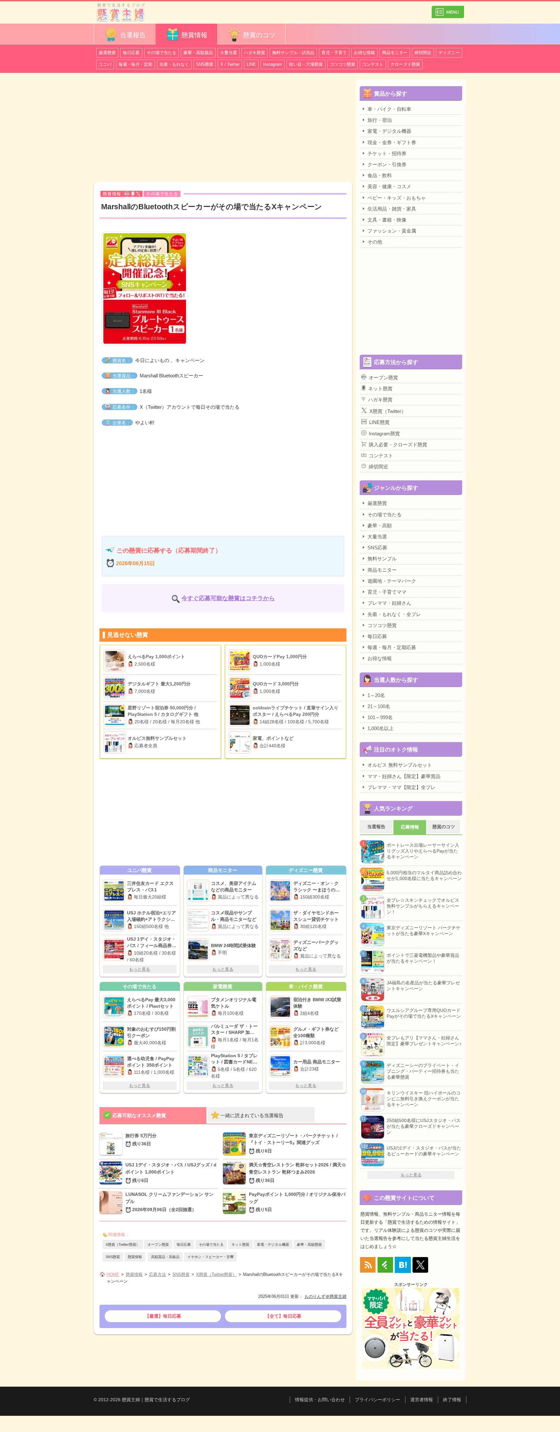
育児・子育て (334, 52)
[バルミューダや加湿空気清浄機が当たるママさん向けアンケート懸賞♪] (199, 1036)
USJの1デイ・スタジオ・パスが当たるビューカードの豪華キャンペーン (424, 1150)
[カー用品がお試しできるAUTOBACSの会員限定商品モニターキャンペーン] (281, 1066)
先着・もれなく (174, 64)
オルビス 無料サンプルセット (400, 765)
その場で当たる (161, 52)
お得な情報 (364, 52)
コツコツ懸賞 (342, 64)
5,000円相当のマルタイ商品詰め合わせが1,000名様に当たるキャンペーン (424, 875)
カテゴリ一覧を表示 (448, 9)
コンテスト (372, 64)
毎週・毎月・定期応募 (392, 647)
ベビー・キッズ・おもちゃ (397, 197)
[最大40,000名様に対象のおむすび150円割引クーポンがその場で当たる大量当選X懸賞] (115, 1036)
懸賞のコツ (259, 35)
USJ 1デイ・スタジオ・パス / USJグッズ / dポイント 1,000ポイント (170, 1172)
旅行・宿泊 (380, 120)
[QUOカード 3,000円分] (240, 688)
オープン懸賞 (158, 1244)
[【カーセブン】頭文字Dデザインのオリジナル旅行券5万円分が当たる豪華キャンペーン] (112, 1144)
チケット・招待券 (387, 153)
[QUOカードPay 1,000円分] (240, 660)
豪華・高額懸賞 (309, 1244)
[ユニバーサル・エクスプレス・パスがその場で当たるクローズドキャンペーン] (115, 890)
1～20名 (376, 695)
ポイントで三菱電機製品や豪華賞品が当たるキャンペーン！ (423, 958)
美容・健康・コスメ (389, 186)
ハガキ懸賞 (254, 52)
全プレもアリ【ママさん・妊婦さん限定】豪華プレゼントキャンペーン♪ (424, 1040)
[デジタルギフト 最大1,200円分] (115, 688)
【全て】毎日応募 (283, 1316)
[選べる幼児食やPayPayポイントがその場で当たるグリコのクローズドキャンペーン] (115, 1066)
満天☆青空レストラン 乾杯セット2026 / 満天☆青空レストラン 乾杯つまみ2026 (297, 1172)
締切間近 (422, 52)
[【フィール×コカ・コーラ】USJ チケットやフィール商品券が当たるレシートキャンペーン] (115, 949)
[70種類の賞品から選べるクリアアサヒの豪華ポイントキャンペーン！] (281, 1036)
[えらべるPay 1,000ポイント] (115, 660)
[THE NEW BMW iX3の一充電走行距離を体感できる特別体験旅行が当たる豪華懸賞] (281, 1007)
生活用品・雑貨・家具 (392, 209)
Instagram (272, 64)
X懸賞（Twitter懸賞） (123, 1244)
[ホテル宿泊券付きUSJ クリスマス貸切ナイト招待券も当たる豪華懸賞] (115, 920)
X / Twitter (229, 64)
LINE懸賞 (379, 422)
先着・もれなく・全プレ (394, 614)
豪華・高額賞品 (198, 52)
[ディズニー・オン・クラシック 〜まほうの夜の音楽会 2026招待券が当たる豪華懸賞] (281, 890)
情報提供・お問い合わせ (320, 1399)
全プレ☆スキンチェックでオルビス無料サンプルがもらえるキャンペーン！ (423, 906)
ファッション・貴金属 (392, 231)
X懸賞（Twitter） (387, 411)
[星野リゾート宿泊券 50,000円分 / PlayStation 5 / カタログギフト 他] (115, 715)
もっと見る (139, 969)
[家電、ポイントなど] (240, 742)
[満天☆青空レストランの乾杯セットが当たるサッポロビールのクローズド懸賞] (236, 1174)
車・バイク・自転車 (389, 109)
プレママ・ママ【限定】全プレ (402, 787)
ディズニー (449, 52)
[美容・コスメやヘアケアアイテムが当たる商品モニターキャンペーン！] (199, 890)
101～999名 (380, 717)
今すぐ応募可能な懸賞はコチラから (228, 598)
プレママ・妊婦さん (389, 603)
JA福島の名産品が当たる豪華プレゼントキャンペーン (423, 985)
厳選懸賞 (107, 52)
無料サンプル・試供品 (293, 52)
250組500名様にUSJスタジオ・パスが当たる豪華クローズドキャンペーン (424, 1126)
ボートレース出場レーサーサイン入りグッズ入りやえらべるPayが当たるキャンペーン (423, 850)
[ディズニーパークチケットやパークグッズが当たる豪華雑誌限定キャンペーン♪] (281, 949)
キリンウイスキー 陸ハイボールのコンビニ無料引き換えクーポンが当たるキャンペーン (424, 1098)
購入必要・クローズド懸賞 (398, 444)
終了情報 (452, 1399)
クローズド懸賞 (405, 64)
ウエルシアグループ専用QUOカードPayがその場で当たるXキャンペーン (424, 1013)
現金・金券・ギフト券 (392, 142)
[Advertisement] (223, 128)
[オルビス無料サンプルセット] (115, 742)
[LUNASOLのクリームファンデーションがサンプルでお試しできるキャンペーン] (112, 1203)
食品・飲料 (380, 175)
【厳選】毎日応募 (163, 1316)
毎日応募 (131, 52)
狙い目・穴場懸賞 (306, 64)
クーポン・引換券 (387, 164)
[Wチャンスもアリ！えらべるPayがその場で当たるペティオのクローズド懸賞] (115, 1007)
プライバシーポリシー (377, 1399)
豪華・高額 (380, 525)
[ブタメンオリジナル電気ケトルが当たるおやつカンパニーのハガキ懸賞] (199, 1007)
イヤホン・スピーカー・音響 (210, 1257)
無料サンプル (382, 558)
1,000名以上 (381, 728)
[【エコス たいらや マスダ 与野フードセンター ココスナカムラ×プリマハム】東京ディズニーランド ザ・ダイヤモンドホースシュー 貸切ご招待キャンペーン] (281, 920)
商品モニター (394, 52)
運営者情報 (421, 1399)
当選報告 (133, 35)
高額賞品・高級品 (165, 1257)
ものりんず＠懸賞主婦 (325, 1296)
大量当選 (228, 52)
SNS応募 (377, 547)
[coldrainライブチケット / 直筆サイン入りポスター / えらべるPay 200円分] (240, 715)
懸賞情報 (194, 35)
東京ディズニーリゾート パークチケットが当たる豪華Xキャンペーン (424, 930)
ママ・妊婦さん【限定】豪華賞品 (404, 776)
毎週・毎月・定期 (135, 64)
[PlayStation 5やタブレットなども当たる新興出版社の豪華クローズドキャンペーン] (199, 1066)
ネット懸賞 (240, 1244)
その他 (375, 242)
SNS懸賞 (204, 64)
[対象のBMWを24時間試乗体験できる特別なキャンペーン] (199, 949)
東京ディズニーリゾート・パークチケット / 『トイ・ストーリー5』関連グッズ (293, 1143)
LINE (251, 64)
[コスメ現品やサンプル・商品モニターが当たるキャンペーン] (199, 920)
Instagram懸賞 (384, 433)
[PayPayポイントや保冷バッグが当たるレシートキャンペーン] (236, 1203)
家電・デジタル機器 (273, 1244)
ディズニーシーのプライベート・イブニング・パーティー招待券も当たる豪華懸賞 (423, 1071)
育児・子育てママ (387, 592)
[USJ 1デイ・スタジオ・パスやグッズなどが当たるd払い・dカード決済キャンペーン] (112, 1174)
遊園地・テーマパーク (392, 581)
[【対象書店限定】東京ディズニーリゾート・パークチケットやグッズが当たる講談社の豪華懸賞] (236, 1144)
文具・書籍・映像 (387, 220)
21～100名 (379, 706)
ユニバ (105, 64)
